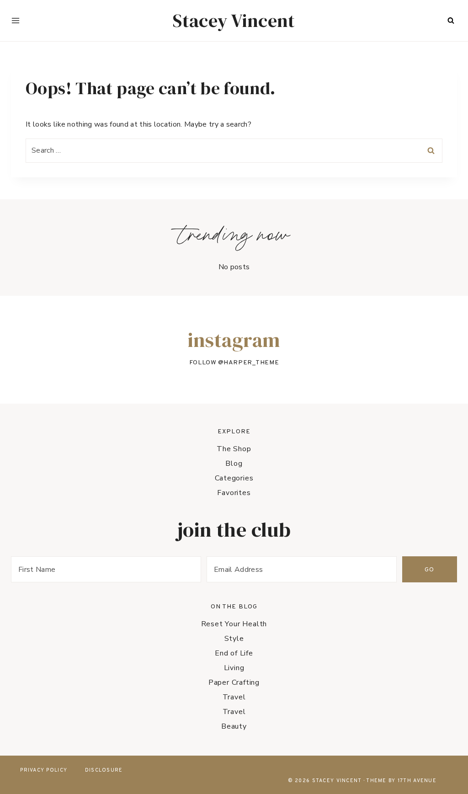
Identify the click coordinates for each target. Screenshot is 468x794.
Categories (234, 478)
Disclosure (104, 770)
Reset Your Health (234, 624)
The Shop (234, 449)
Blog (233, 463)
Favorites (233, 493)
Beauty (234, 726)
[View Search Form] (450, 20)
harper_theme (251, 363)
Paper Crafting (234, 682)
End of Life (234, 653)
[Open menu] (15, 20)
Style (234, 639)
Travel (234, 697)
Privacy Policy (43, 770)
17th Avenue (417, 781)
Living (234, 668)
